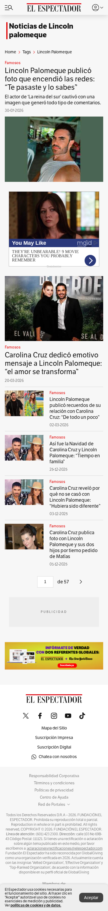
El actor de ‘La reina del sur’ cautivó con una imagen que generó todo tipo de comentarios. (53, 100)
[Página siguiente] (81, 584)
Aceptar (91, 897)
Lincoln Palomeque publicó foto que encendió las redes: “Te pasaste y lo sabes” (50, 79)
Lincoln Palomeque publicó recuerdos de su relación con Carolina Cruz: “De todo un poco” (75, 408)
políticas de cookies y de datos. (35, 905)
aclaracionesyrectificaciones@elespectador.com (65, 848)
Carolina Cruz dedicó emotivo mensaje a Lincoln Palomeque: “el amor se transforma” (53, 363)
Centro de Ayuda (54, 797)
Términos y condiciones (54, 783)
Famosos (12, 63)
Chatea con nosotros (58, 756)
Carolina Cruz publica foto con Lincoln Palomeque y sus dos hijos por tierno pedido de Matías (74, 545)
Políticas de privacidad (54, 790)
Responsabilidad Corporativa (54, 776)
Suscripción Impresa (54, 737)
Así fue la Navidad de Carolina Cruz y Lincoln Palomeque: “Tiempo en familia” (75, 453)
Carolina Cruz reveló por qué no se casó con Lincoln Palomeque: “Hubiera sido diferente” (75, 497)
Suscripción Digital (54, 747)
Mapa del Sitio (54, 728)
